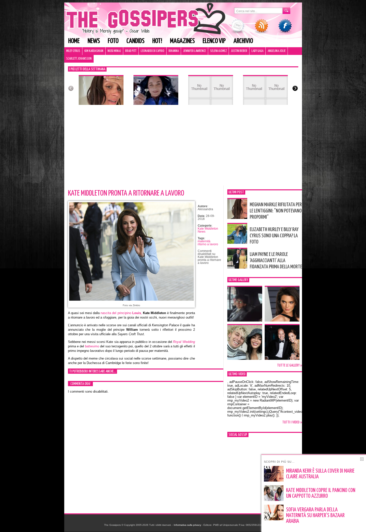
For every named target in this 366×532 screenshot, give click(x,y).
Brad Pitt (130, 51)
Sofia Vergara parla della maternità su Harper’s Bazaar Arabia (315, 515)
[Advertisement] (183, 148)
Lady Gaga (257, 51)
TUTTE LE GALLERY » (289, 365)
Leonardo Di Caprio (152, 51)
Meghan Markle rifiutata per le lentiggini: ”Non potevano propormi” (276, 211)
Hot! (157, 41)
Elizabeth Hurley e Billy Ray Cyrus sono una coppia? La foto (274, 236)
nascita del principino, (121, 313)
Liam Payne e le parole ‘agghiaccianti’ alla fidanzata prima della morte (276, 260)
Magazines (182, 41)
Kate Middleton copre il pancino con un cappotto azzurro (320, 493)
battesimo (92, 346)
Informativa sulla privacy (187, 525)
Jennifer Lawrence (194, 51)
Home (74, 41)
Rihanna (174, 51)
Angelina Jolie (277, 51)
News (94, 41)
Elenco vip (214, 41)
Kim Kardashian (93, 51)
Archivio (243, 41)
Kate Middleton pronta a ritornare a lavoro (126, 193)
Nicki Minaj (114, 51)
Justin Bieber (239, 51)
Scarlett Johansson (79, 58)
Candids (135, 41)
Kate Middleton (208, 228)
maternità (204, 241)
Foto (113, 41)
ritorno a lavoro (208, 244)
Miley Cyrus (73, 51)
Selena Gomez (218, 51)
